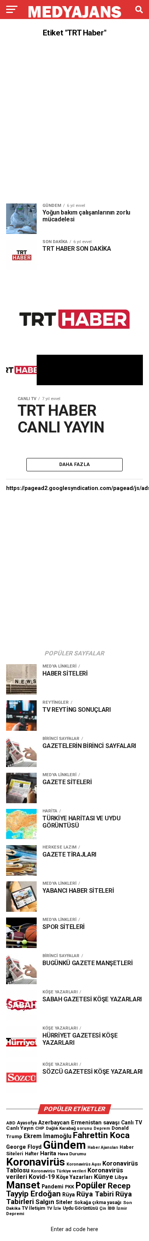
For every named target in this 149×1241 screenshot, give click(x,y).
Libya (121, 1177)
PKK (69, 1187)
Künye (103, 1176)
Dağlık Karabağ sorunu (69, 1128)
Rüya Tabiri (95, 1194)
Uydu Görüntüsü (80, 1208)
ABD (10, 1123)
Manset (23, 1185)
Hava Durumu (72, 1153)
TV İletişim (33, 1208)
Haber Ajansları (102, 1147)
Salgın (45, 1202)
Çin (102, 1208)
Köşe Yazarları (74, 1177)
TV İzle (54, 1208)
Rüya (68, 1194)
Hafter (32, 1153)
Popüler (91, 1185)
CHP (39, 1128)
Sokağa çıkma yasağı (97, 1202)
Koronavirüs (35, 1162)
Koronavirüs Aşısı (83, 1164)
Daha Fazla (74, 464)
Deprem (102, 1128)
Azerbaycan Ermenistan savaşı (79, 1122)
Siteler (64, 1202)
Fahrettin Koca (101, 1135)
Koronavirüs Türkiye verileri (58, 1171)
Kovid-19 (42, 1176)
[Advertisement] (74, 120)
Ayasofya (27, 1123)
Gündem (64, 1145)
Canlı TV (131, 1122)
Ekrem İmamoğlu (47, 1136)
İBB (111, 1208)
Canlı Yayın (20, 1128)
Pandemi (52, 1186)
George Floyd (24, 1147)
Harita (48, 1153)
